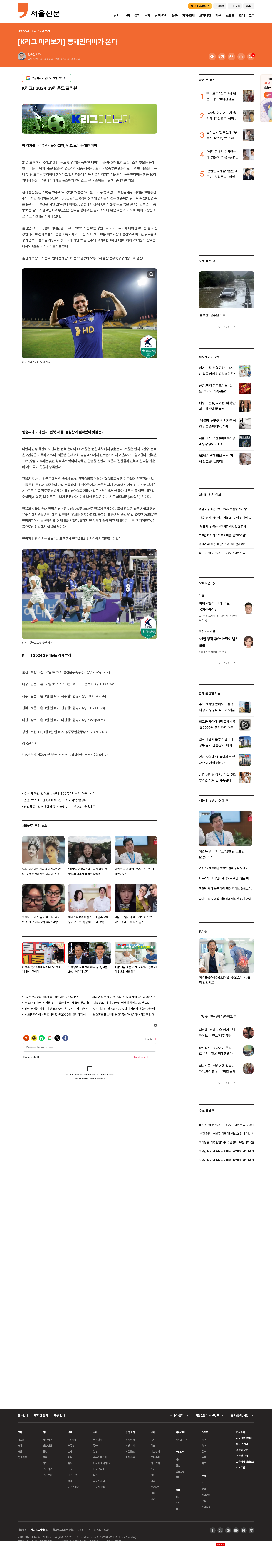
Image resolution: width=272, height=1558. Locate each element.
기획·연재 (188, 15)
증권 (70, 1469)
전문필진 (180, 1471)
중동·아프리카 (100, 1457)
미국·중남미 (99, 1469)
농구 (204, 1457)
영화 (153, 1493)
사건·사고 (47, 1439)
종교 (153, 1469)
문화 (175, 15)
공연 (153, 1498)
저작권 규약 (242, 1455)
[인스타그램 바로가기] (228, 1530)
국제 (147, 15)
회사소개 (240, 1432)
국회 (20, 1445)
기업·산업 (72, 1439)
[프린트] (231, 56)
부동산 (71, 1445)
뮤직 (204, 1501)
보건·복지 (47, 1475)
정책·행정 (130, 1439)
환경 (45, 1451)
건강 (153, 1481)
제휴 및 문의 (41, 1415)
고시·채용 (130, 1457)
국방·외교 (22, 1457)
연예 (242, 15)
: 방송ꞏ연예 (212, 800)
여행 (153, 1475)
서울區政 (130, 1451)
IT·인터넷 (72, 1475)
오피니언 (205, 15)
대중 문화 (155, 1463)
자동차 (71, 1457)
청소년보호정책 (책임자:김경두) (69, 1529)
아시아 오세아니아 (102, 1463)
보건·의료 (47, 1469)
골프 (204, 1451)
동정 (178, 1503)
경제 (137, 15)
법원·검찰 (47, 1445)
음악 (153, 1439)
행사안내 (23, 1415)
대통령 (21, 1439)
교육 (45, 1457)
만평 (178, 1477)
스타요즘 (206, 1507)
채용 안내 (59, 1415)
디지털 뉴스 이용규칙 (99, 1529)
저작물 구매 (242, 1449)
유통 (70, 1463)
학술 (153, 1445)
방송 (204, 1483)
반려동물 (155, 1487)
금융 (70, 1451)
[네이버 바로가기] (244, 1530)
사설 (178, 1459)
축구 (204, 1445)
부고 (178, 1509)
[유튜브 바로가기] (236, 1530)
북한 (20, 1451)
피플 (218, 15)
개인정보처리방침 (39, 1529)
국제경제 (97, 1439)
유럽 (95, 1475)
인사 (178, 1497)
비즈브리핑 (73, 1487)
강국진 (31, 54)
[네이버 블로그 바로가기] (251, 1530)
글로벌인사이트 (100, 1487)
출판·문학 (155, 1457)
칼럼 (178, 1465)
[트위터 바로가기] (220, 1530)
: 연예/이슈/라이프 (216, 1016)
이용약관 (22, 1529)
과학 (45, 1463)
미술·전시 (155, 1451)
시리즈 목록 (181, 1439)
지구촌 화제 (99, 1481)
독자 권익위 (242, 1444)
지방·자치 (130, 1445)
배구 (204, 1463)
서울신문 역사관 (244, 1438)
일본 (95, 1451)
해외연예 (206, 1495)
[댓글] (250, 56)
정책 (70, 1481)
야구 (204, 1439)
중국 (95, 1445)
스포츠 (230, 15)
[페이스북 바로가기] (213, 1530)
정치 (117, 15)
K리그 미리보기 (41, 31)
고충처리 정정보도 (245, 1461)
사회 (127, 15)
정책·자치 (161, 15)
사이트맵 (240, 1467)
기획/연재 (23, 31)
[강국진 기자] (22, 56)
